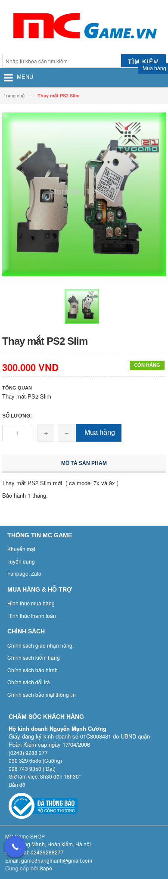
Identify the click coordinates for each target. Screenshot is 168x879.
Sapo (46, 868)
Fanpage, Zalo (24, 573)
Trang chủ (14, 95)
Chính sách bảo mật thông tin (41, 694)
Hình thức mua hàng (31, 603)
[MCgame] (84, 28)
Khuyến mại (21, 548)
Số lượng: (17, 416)
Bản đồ (17, 784)
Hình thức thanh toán (31, 615)
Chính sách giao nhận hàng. (40, 645)
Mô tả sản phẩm (84, 463)
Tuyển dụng (21, 561)
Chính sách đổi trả (28, 682)
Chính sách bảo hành (32, 669)
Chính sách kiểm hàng (33, 657)
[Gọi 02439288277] (15, 846)
